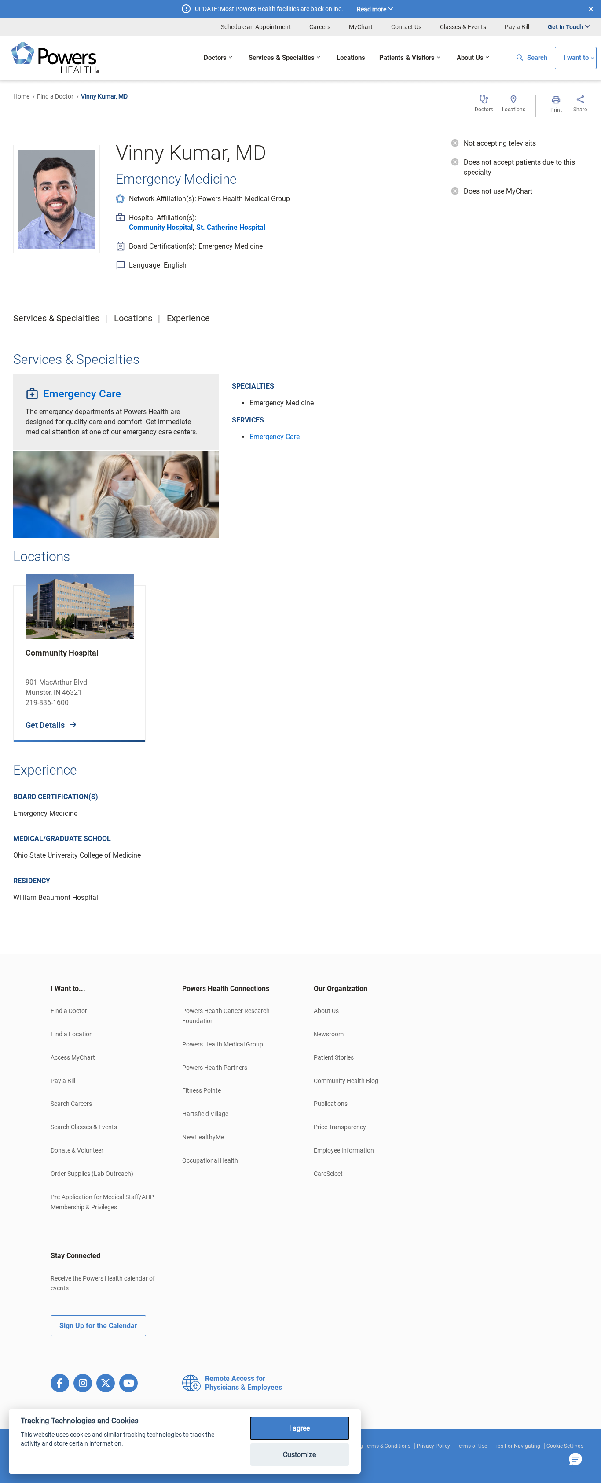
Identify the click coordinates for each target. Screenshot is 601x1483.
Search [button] (536, 58)
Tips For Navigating (516, 1446)
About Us (326, 1010)
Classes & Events (463, 26)
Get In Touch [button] (565, 26)
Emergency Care (82, 394)
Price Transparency (340, 1127)
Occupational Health (210, 1160)
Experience (188, 318)
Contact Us (406, 26)
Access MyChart (73, 1057)
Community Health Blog (346, 1080)
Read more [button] (371, 9)
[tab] (103, 989)
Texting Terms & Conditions (378, 1446)
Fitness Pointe (201, 1090)
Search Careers (71, 1103)
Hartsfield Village (205, 1113)
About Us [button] (470, 58)
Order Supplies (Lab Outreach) (92, 1173)
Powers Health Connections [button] (225, 988)
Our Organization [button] (340, 988)
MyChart (361, 26)
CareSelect (328, 1173)
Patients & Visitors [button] (407, 58)
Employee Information (344, 1150)
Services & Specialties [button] (282, 58)
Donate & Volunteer (77, 1150)
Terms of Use (471, 1446)
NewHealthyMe (203, 1137)
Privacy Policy (433, 1446)
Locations (133, 318)
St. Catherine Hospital (230, 227)
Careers (319, 26)
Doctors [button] (215, 58)
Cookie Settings (564, 1446)
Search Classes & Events (84, 1127)
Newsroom (329, 1034)
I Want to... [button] (68, 988)
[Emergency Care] (116, 494)
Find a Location (72, 1034)
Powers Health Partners (214, 1067)
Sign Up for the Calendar (98, 1325)
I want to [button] (576, 58)
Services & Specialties (56, 318)
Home (21, 96)
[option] (80, 657)
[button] (575, 1459)
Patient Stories (334, 1057)
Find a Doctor (55, 96)
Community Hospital (161, 227)
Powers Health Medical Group (222, 1044)
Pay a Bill (517, 26)
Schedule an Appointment (256, 26)
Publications (331, 1103)
